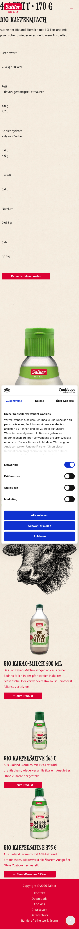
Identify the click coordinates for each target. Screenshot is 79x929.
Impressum (40, 910)
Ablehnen (39, 536)
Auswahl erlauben (39, 525)
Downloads (39, 899)
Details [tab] (39, 400)
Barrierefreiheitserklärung (39, 920)
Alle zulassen (39, 515)
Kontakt (39, 893)
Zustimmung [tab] (14, 400)
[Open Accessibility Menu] (70, 920)
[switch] (69, 476)
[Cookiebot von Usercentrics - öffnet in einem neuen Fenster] (59, 390)
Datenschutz (39, 915)
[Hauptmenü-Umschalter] (71, 8)
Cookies (39, 904)
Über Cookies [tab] (65, 400)
